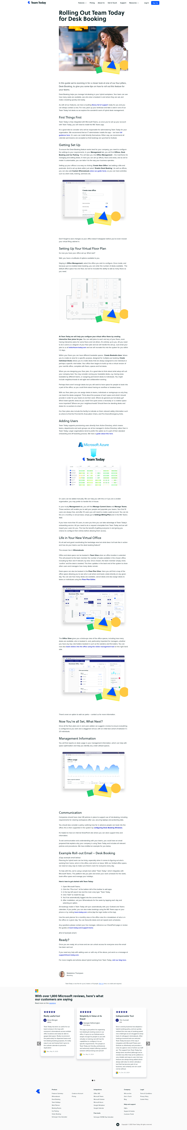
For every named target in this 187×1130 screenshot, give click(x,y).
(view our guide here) (98, 171)
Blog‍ (125, 1099)
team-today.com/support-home (81, 928)
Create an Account (77, 1093)
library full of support (100, 105)
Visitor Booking (56, 1114)
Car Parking (55, 1111)
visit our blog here (119, 960)
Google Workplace (99, 1105)
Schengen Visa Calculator (59, 1117)
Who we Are (127, 1093)
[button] (39, 1044)
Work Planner (56, 1105)
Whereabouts (56, 1096)
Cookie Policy (144, 1099)
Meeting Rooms (56, 1108)
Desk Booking (56, 1099)
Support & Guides (129, 1111)
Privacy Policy (144, 1096)
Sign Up (155, 3)
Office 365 (97, 1093)
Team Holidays (56, 1102)
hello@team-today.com (77, 347)
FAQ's (125, 1108)
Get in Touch (128, 1096)
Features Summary (57, 1093)
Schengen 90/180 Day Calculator (103, 1117)
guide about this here (104, 434)
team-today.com (80, 912)
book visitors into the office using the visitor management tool (90, 647)
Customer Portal (129, 1114)
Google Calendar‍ (99, 1108)
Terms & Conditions (146, 1093)
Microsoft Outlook (99, 1099)
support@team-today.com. (69, 955)
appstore (52, 1003)
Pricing (74, 1096)
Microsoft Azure (98, 1102)
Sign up (101, 983)
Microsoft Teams (98, 1096)
